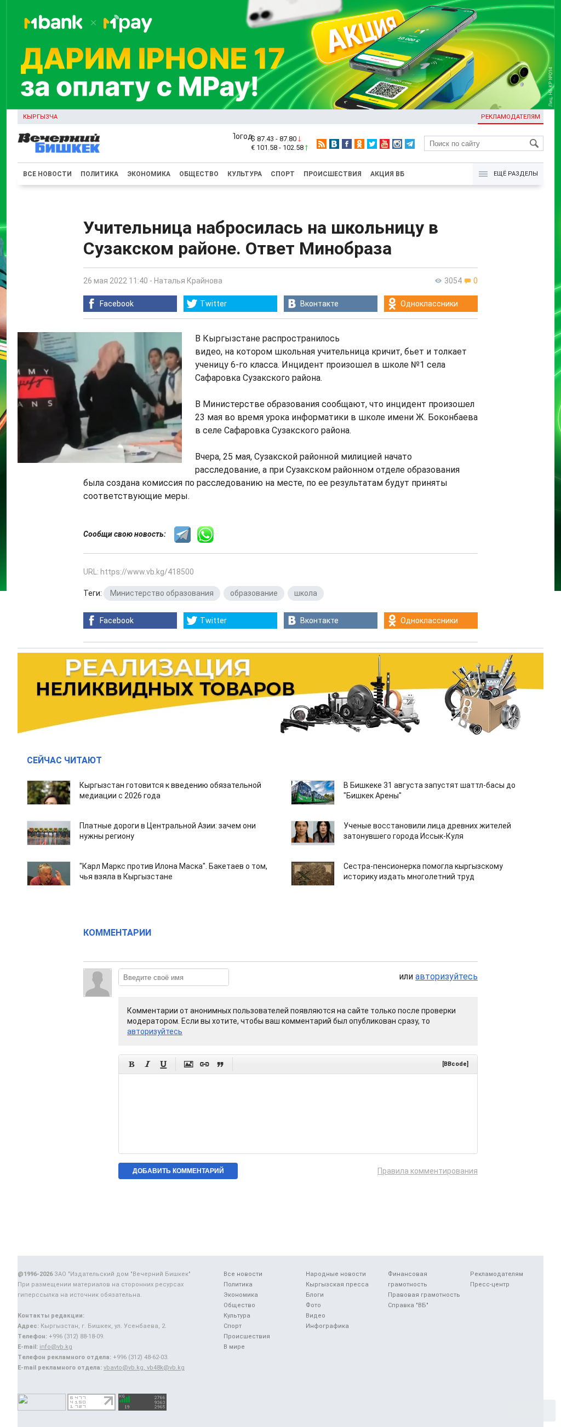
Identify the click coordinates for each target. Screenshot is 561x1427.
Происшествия (333, 174)
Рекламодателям (510, 116)
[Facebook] (347, 144)
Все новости (47, 174)
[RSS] (322, 144)
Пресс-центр (490, 1284)
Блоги (315, 1294)
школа (305, 593)
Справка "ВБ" (408, 1305)
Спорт (283, 174)
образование (254, 593)
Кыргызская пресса (337, 1284)
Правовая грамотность (424, 1294)
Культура (244, 174)
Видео (315, 1315)
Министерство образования (162, 593)
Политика (99, 174)
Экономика (148, 174)
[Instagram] (397, 144)
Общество (199, 174)
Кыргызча (40, 116)
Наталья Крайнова (188, 280)
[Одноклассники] (359, 144)
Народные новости (336, 1274)
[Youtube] (385, 144)
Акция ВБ (387, 174)
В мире (234, 1346)
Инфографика (327, 1326)
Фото (313, 1305)
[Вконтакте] (334, 144)
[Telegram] (410, 144)
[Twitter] (372, 144)
